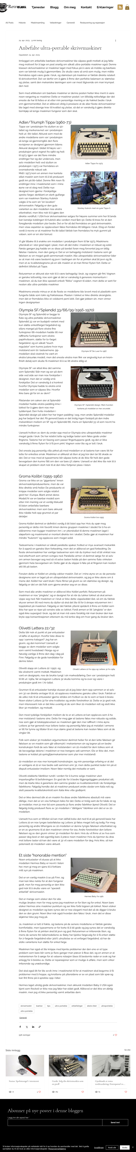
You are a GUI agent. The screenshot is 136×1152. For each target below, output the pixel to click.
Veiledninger (55, 23)
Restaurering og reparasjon (92, 23)
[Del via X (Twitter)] (26, 1027)
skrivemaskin (26, 1006)
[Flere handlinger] (115, 40)
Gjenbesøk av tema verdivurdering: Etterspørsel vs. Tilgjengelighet (109, 1082)
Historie (22, 23)
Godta (124, 1147)
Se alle (127, 1050)
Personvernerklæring (57, 1148)
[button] (127, 7)
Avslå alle (112, 1147)
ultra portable (27, 1011)
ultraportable (107, 1006)
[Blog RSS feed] (120, 7)
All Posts (9, 23)
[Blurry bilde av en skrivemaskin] (68, 1065)
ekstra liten (92, 1006)
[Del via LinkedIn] (33, 1027)
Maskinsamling (37, 23)
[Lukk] (132, 1147)
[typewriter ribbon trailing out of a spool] (25, 1065)
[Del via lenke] (39, 1027)
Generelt (71, 23)
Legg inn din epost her (18, 1118)
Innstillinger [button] (99, 1147)
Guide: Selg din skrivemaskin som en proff (67, 1082)
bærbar (39, 1006)
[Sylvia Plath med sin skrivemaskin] (111, 1065)
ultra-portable (61, 1006)
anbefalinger (77, 1006)
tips (48, 1006)
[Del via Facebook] (20, 1027)
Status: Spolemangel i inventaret (24, 1081)
